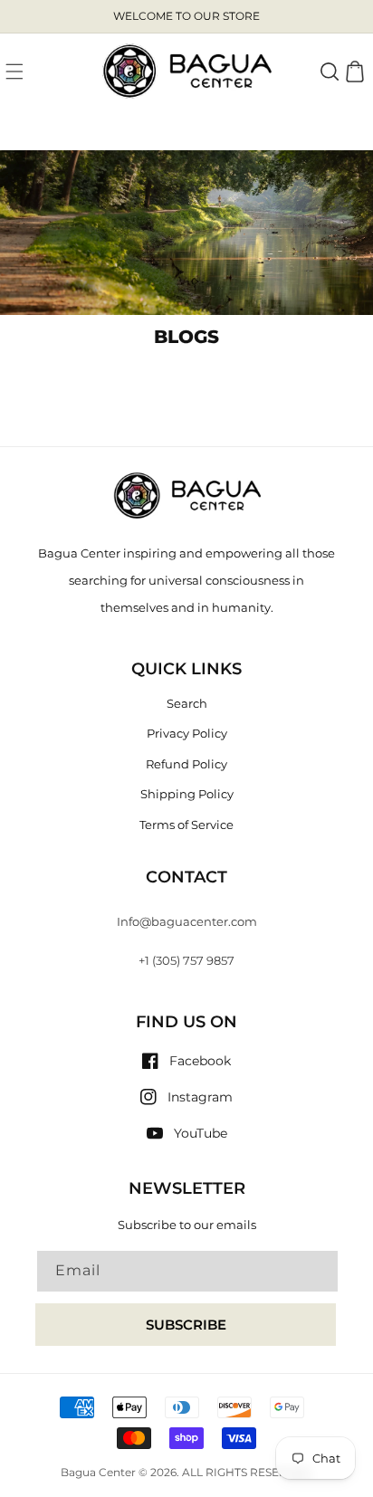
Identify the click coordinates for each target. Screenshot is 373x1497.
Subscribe (186, 1324)
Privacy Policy (187, 733)
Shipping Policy (187, 794)
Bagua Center (98, 1472)
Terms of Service (186, 824)
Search (187, 703)
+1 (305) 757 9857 (186, 960)
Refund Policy (186, 764)
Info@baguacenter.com (187, 921)
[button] (14, 71)
